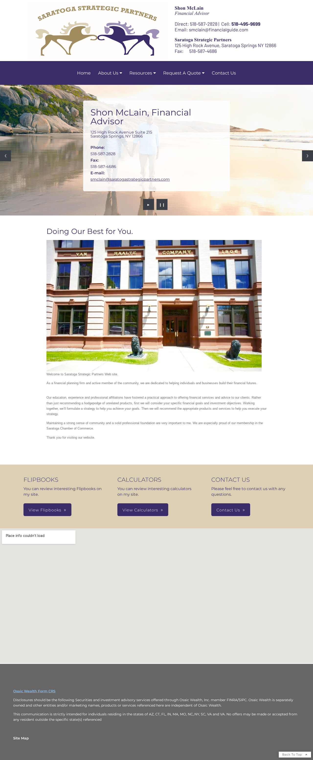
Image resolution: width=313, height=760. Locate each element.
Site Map (21, 738)
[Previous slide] (5, 155)
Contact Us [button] (228, 510)
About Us (108, 73)
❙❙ (162, 204)
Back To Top (292, 754)
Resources (140, 73)
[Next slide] (307, 155)
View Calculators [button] (140, 510)
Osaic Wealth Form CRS (34, 691)
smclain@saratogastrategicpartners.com (130, 179)
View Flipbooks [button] (45, 510)
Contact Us (224, 73)
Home (84, 73)
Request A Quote (182, 73)
